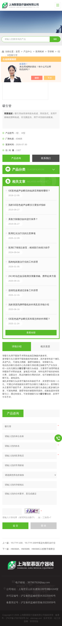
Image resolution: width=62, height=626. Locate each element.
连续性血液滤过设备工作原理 (23, 290)
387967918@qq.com (38, 582)
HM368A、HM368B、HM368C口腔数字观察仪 (33, 549)
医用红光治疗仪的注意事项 (22, 233)
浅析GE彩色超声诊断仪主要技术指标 (27, 205)
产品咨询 (16, 158)
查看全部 (31, 332)
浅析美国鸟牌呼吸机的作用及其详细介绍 (28, 304)
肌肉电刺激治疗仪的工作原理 (23, 262)
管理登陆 (34, 621)
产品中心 (27, 51)
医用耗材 (40, 51)
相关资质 (45, 346)
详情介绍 (17, 346)
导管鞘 (51, 51)
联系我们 (46, 158)
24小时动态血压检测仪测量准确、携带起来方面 (32, 276)
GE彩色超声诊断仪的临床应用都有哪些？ (29, 190)
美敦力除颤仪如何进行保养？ (23, 219)
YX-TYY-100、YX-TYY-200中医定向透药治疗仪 (33, 543)
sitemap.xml (36, 618)
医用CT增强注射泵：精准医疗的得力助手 (29, 247)
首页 (18, 51)
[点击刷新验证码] (32, 511)
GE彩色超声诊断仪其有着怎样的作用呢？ (29, 318)
